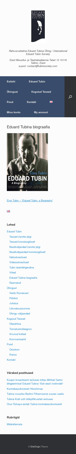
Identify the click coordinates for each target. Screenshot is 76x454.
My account (41, 112)
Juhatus (13, 303)
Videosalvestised (19, 262)
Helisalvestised (18, 257)
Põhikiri (13, 298)
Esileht (11, 81)
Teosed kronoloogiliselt (22, 241)
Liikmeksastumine (19, 308)
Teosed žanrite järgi (20, 236)
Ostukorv (14, 349)
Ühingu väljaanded (19, 313)
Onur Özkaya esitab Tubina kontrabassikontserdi (34, 404)
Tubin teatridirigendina (21, 267)
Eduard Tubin (37, 81)
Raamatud (15, 282)
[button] (70, 96)
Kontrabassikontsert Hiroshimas (25, 389)
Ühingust (12, 91)
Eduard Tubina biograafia (23, 277)
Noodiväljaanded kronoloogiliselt (27, 252)
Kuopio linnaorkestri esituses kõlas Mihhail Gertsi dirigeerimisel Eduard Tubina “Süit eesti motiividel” (35, 381)
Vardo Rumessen (19, 293)
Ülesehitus (15, 324)
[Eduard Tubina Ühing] (38, 26)
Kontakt (31, 102)
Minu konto (13, 112)
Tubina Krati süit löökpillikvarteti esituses (30, 399)
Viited (12, 272)
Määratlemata (14, 424)
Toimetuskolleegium (20, 329)
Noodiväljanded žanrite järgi (24, 247)
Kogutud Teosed (41, 91)
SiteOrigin (35, 446)
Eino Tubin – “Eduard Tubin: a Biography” (30, 200)
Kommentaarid (17, 339)
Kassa (13, 354)
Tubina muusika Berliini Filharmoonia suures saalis (35, 394)
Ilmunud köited (17, 334)
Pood (10, 102)
